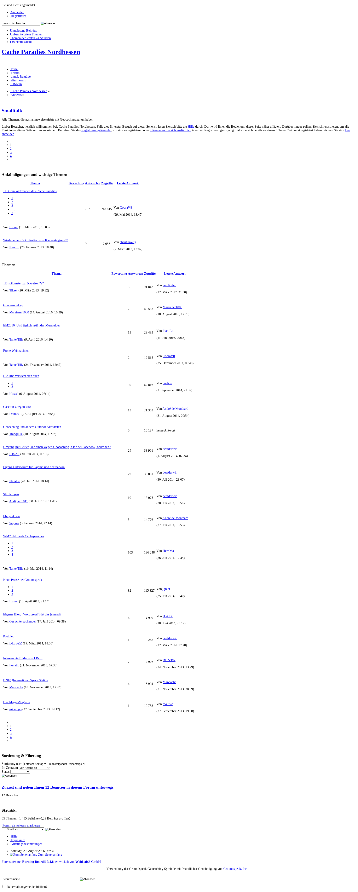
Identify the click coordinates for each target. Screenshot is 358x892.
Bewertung (76, 183)
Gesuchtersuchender (22, 621)
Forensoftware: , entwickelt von (51, 861)
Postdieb (8, 636)
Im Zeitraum (10, 767)
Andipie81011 (18, 501)
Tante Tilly (16, 339)
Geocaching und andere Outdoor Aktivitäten (32, 427)
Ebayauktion (11, 516)
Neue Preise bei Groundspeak (22, 579)
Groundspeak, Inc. (235, 868)
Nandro (14, 247)
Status (6, 771)
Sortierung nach (12, 763)
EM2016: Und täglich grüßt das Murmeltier (31, 325)
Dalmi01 (15, 414)
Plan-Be (168, 330)
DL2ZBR (169, 660)
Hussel (13, 227)
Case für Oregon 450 (17, 407)
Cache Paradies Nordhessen (41, 52)
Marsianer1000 (19, 312)
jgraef (166, 589)
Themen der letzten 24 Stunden (30, 38)
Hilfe (191, 126)
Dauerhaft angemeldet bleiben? (26, 886)
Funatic (14, 665)
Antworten (92, 183)
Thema (35, 183)
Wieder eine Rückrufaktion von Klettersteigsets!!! (35, 240)
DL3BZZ (15, 643)
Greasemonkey (13, 305)
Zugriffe (107, 183)
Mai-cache (16, 687)
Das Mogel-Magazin (16, 702)
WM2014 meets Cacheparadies (23, 536)
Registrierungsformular (96, 130)
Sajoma (14, 523)
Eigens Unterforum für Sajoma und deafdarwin (34, 467)
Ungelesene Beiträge (23, 30)
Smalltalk (12, 110)
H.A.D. (168, 616)
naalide (167, 383)
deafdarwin (170, 449)
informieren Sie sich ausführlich (170, 130)
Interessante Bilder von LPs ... (22, 658)
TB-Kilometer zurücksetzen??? (23, 283)
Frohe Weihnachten (16, 350)
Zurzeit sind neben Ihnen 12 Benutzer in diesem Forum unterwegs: (58, 787)
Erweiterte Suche (21, 42)
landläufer (169, 285)
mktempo (15, 709)
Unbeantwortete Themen (26, 34)
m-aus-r (168, 704)
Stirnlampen (11, 494)
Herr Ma (168, 550)
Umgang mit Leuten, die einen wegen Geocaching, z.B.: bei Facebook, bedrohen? (57, 447)
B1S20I (14, 454)
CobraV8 (126, 207)
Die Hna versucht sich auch (21, 376)
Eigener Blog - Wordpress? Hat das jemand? (32, 614)
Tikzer (13, 290)
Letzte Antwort (128, 183)
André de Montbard (175, 408)
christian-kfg (128, 242)
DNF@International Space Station (25, 680)
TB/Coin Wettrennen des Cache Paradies (30, 191)
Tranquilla (16, 434)
